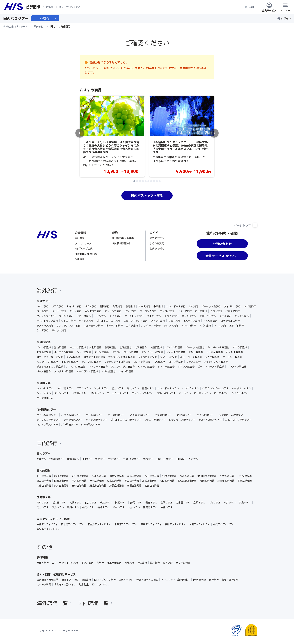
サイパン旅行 (74, 306)
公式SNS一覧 (157, 248)
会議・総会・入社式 (147, 579)
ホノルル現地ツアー (47, 414)
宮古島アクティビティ (99, 524)
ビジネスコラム (100, 584)
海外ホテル (44, 383)
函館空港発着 (116, 475)
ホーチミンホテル (241, 388)
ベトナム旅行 (59, 311)
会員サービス (269, 10)
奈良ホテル (245, 502)
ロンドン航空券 (141, 361)
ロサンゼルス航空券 (94, 356)
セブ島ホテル (79, 393)
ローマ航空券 (176, 361)
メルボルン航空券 (63, 371)
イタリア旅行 (184, 311)
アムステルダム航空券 (123, 366)
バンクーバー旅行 (151, 325)
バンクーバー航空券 (47, 361)
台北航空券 (95, 347)
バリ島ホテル (96, 393)
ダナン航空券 (101, 352)
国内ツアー (43, 453)
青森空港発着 (134, 475)
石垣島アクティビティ (72, 524)
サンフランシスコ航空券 (121, 356)
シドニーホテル (240, 393)
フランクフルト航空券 (216, 361)
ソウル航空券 (44, 347)
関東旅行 (100, 458)
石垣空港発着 (134, 485)
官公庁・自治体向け (65, 584)
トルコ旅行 (220, 325)
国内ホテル (44, 497)
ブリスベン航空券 (236, 366)
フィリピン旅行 (232, 306)
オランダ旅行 (189, 316)
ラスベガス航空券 (147, 356)
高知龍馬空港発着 (187, 480)
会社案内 (79, 238)
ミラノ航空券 (193, 361)
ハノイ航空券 (84, 352)
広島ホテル (58, 507)
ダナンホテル (61, 393)
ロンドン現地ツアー (47, 424)
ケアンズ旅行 (86, 320)
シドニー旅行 (68, 320)
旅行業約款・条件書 (123, 238)
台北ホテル (133, 388)
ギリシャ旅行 (242, 316)
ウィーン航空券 (146, 366)
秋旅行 (100, 562)
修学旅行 (214, 579)
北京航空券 (141, 347)
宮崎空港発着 (79, 485)
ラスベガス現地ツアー (210, 419)
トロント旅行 (171, 325)
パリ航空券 (159, 361)
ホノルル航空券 (234, 352)
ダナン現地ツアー (73, 419)
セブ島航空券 (44, 352)
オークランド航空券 (87, 371)
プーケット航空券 (195, 347)
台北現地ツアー (185, 414)
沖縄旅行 (41, 458)
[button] (134, 181)
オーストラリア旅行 (47, 320)
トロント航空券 (70, 361)
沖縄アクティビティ (47, 524)
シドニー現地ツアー (155, 419)
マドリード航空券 (98, 366)
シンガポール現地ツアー (232, 414)
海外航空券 (44, 342)
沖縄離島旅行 (56, 458)
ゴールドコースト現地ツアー (125, 419)
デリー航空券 (195, 352)
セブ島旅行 (250, 306)
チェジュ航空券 (77, 347)
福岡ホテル (88, 507)
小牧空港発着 (227, 475)
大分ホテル (134, 507)
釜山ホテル (118, 388)
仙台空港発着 (169, 475)
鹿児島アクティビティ (48, 529)
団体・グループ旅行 (105, 579)
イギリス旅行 (84, 316)
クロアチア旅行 (207, 316)
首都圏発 (48, 18)
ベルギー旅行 (154, 316)
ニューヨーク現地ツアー (238, 419)
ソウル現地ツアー (206, 414)
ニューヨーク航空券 (191, 356)
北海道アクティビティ (125, 524)
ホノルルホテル (45, 388)
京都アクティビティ (175, 524)
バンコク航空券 (173, 347)
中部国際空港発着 (207, 475)
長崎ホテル (103, 507)
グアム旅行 (58, 306)
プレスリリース (83, 243)
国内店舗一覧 (93, 602)
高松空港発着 (149, 480)
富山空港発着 (44, 480)
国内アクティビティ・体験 (53, 519)
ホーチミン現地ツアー (48, 419)
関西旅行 (148, 458)
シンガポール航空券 (218, 347)
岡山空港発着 (132, 480)
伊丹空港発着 (79, 480)
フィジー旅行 (158, 320)
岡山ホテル (43, 507)
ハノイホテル (44, 393)
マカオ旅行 (144, 306)
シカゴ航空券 (212, 356)
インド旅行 (131, 311)
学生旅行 (142, 562)
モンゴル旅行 (167, 311)
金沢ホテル (167, 502)
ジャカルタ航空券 (175, 352)
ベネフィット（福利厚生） (175, 579)
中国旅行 (158, 306)
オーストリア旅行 (134, 316)
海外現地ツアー (46, 409)
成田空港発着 (61, 475)
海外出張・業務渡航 (47, 579)
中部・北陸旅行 (131, 458)
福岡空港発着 (207, 480)
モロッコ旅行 (59, 330)
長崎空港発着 (244, 480)
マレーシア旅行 (113, 311)
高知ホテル (73, 507)
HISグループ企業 (84, 248)
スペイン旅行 (171, 316)
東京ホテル (43, 502)
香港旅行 (130, 306)
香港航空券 (110, 347)
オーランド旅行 (114, 325)
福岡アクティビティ (223, 524)
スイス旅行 (115, 316)
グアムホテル (84, 388)
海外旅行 (47, 290)
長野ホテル (151, 502)
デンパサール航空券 (152, 352)
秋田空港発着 (152, 475)
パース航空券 (44, 371)
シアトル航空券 (168, 356)
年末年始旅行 (114, 562)
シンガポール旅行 (175, 306)
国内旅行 (47, 442)
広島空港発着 (114, 480)
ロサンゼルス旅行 (230, 320)
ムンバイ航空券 (214, 352)
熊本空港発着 (61, 485)
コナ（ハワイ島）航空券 (50, 356)
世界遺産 (168, 562)
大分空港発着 (44, 485)
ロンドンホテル (202, 393)
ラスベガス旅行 (45, 325)
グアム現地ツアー (95, 414)
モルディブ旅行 (191, 320)
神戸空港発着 (96, 480)
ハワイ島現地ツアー (72, 414)
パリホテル (185, 393)
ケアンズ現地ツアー (96, 419)
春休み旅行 (43, 562)
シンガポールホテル (168, 388)
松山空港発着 (167, 480)
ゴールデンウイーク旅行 (65, 562)
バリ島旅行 (43, 311)
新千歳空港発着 (80, 475)
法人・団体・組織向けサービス (56, 574)
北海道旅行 (73, 458)
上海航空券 (126, 347)
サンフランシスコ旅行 (68, 325)
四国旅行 (180, 458)
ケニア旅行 (43, 330)
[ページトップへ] (255, 225)
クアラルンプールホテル (215, 388)
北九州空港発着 (225, 480)
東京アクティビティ (151, 524)
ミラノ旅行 (216, 311)
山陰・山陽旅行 (164, 458)
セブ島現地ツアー (164, 414)
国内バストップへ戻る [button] (147, 195)
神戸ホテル (230, 502)
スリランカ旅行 (148, 311)
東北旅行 (87, 458)
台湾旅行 (117, 306)
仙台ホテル (91, 502)
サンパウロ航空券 (91, 361)
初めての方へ (157, 238)
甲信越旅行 (114, 458)
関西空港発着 (61, 480)
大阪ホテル (215, 502)
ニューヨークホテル (118, 393)
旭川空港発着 (99, 475)
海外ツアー (43, 301)
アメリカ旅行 (210, 320)
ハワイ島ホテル (65, 388)
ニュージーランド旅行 (135, 320)
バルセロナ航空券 (75, 366)
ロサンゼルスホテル (142, 393)
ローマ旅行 (201, 311)
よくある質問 (157, 243)
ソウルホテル (101, 388)
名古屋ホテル (183, 502)
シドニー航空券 (166, 366)
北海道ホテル (59, 502)
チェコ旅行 (225, 316)
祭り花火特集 (183, 562)
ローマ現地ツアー (90, 424)
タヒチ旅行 (174, 320)
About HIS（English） (86, 253)
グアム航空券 (73, 356)
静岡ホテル (136, 502)
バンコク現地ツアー (141, 414)
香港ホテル (148, 388)
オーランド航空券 (232, 356)
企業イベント (126, 579)
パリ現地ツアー (69, 424)
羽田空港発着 (44, 475)
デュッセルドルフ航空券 (50, 366)
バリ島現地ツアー (117, 414)
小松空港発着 (244, 475)
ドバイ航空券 (108, 371)
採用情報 (79, 259)
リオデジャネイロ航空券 (117, 361)
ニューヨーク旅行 (93, 325)
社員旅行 (86, 579)
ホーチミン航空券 (63, 352)
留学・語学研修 (230, 579)
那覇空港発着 (116, 485)
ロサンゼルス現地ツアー (182, 419)
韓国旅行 (104, 306)
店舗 (251, 7)
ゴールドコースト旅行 (108, 320)
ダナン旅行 (75, 311)
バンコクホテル (190, 388)
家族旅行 (129, 562)
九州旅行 (193, 458)
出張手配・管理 (69, 579)
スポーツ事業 (44, 584)
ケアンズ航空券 (186, 366)
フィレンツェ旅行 (46, 316)
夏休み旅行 (87, 562)
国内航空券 (44, 470)
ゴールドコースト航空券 (211, 366)
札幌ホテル (75, 502)
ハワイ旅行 (43, 306)
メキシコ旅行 (188, 325)
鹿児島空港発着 (97, 485)
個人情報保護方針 (121, 243)
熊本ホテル (119, 507)
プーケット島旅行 (211, 306)
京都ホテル (199, 502)
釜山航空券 (60, 347)
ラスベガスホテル (166, 393)
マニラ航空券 (240, 347)
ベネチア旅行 (232, 311)
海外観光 (155, 562)
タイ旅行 (193, 306)
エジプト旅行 (236, 325)
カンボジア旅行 (93, 311)
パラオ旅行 (91, 306)
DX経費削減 (199, 579)
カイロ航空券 (126, 371)
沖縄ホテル (167, 507)
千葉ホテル (106, 502)
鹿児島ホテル (150, 507)
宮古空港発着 (152, 485)
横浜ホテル (121, 502)
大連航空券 (156, 347)
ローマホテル (221, 393)
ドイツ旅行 (100, 316)
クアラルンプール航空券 (125, 352)
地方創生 (84, 584)
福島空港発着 (187, 475)
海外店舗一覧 (52, 602)
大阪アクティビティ (199, 524)
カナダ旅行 (132, 325)
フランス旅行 (66, 316)
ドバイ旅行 (205, 325)
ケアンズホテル (45, 397)
